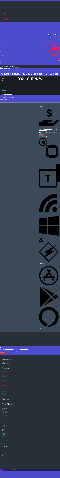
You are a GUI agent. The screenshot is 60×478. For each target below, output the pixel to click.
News (5, 68)
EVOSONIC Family (5, 17)
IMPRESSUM (4, 344)
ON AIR (3, 12)
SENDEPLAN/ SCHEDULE (8, 14)
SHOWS (57, 47)
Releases (8, 68)
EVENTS (5, 18)
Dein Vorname (41, 129)
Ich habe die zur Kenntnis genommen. (10, 351)
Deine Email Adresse (55, 129)
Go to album (2, 355)
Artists (1, 68)
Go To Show (4, 90)
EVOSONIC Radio (5, 15)
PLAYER (5, 13)
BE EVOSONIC (6, 19)
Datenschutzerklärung (47, 132)
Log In (3, 20)
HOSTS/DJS (5, 16)
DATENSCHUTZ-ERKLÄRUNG (7, 345)
